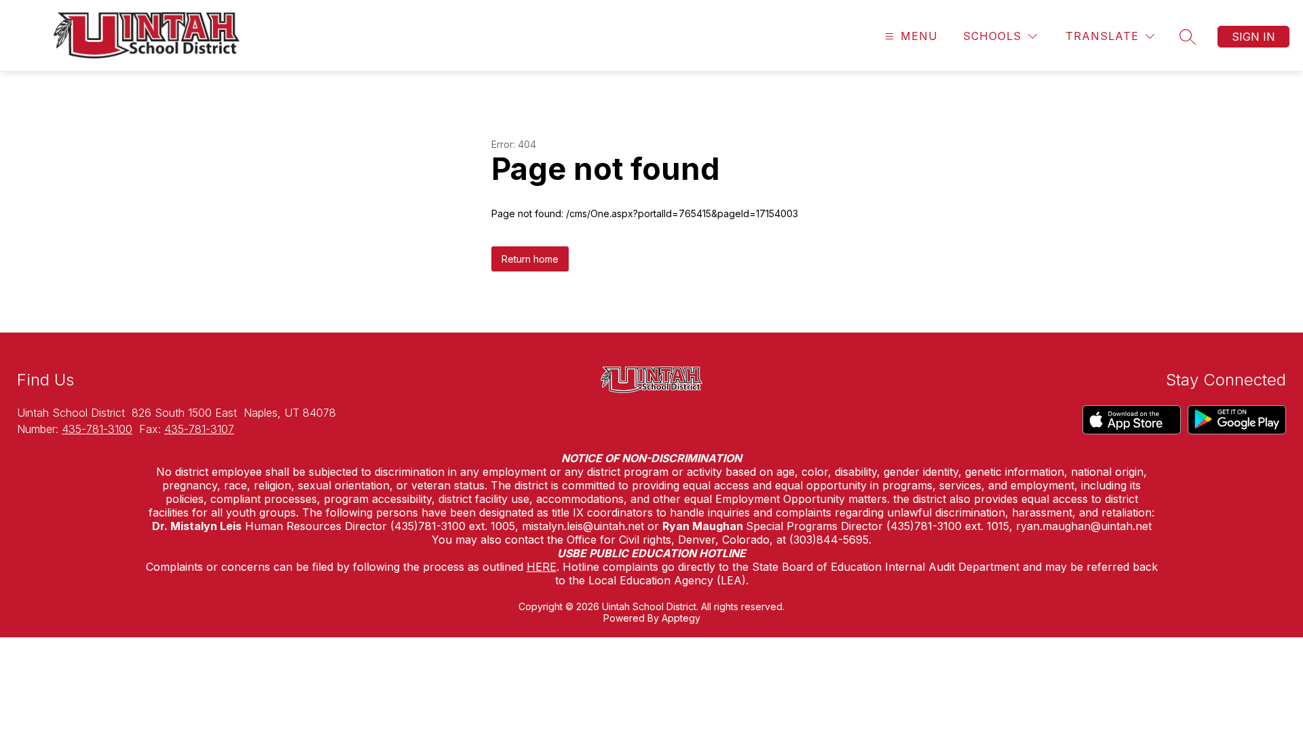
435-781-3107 (199, 429)
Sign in (1253, 36)
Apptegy (681, 618)
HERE (541, 567)
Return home (530, 259)
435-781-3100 (97, 429)
